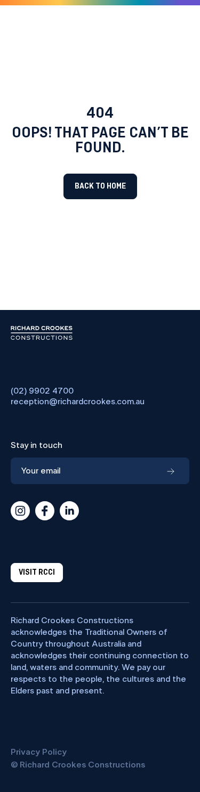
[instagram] (20, 510)
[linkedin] (69, 510)
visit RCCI (37, 572)
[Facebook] (44, 510)
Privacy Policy (39, 752)
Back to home (100, 186)
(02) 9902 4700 (42, 391)
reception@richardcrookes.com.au (78, 401)
